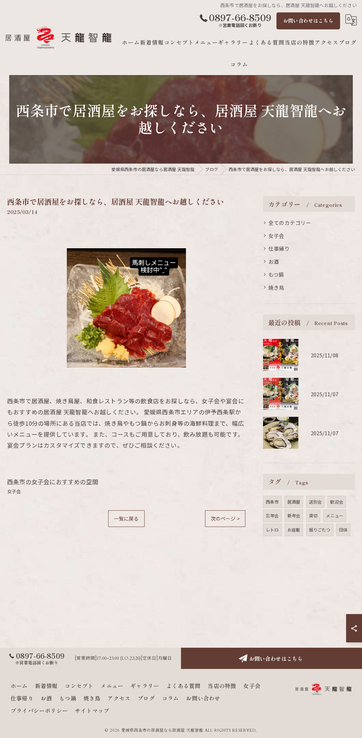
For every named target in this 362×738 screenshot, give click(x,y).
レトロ (272, 530)
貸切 (313, 515)
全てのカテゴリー (289, 222)
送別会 (315, 502)
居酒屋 (293, 502)
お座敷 (293, 530)
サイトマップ (92, 710)
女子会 (14, 491)
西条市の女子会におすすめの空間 (52, 481)
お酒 (273, 261)
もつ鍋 (276, 274)
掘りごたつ (320, 530)
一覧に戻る (126, 518)
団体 (343, 530)
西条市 (272, 502)
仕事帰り (279, 248)
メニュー (334, 515)
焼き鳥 (276, 287)
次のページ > (225, 518)
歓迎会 (336, 502)
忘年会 (272, 515)
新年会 (293, 515)
